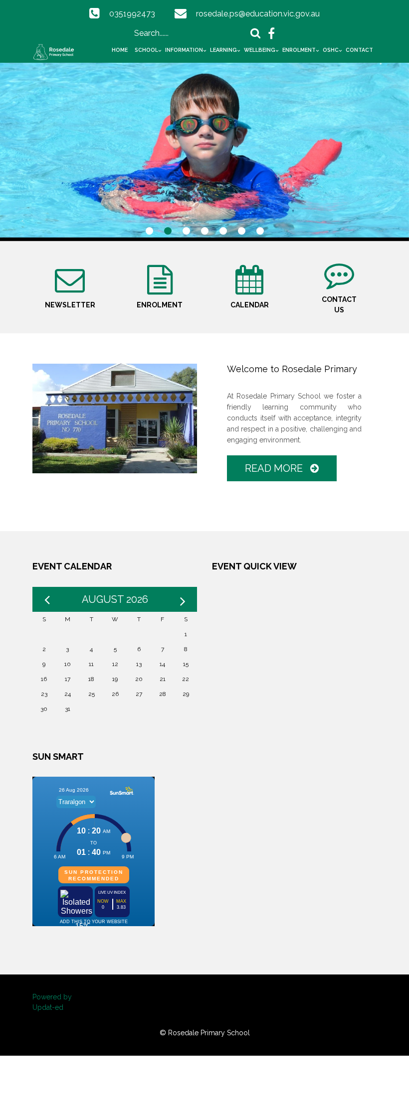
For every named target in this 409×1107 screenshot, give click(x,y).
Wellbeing (259, 50)
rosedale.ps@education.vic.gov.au (258, 13)
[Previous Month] (46, 599)
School (146, 50)
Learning (223, 50)
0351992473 (132, 13)
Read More (275, 468)
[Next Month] (182, 599)
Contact (359, 50)
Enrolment (299, 50)
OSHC (331, 50)
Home (120, 50)
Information (184, 50)
